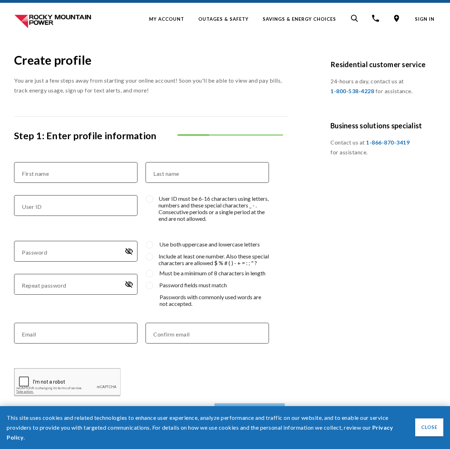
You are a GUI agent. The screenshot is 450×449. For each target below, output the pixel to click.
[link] (166, 19)
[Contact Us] (374, 19)
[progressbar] (230, 130)
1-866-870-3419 (388, 142)
